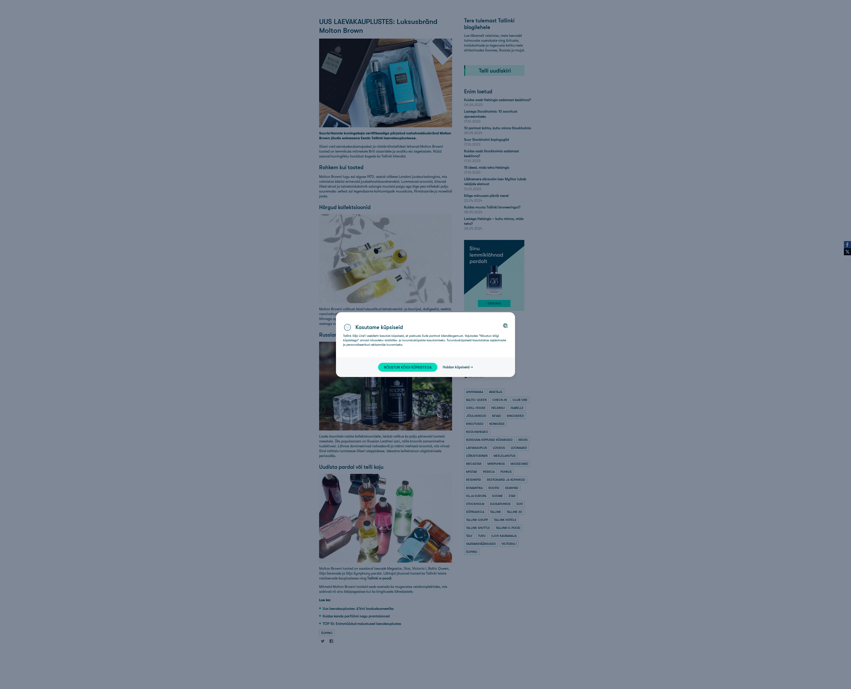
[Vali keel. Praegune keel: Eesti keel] (505, 325)
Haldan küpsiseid (456, 367)
